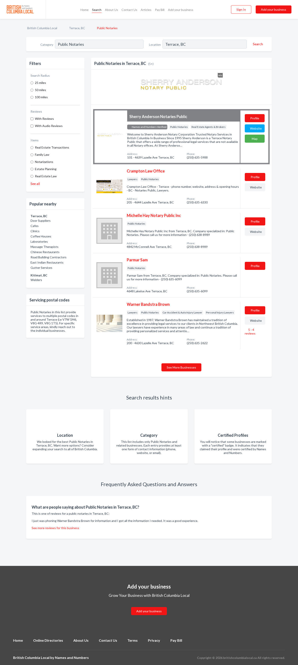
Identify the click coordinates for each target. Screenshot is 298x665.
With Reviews (44, 118)
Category (46, 44)
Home (84, 10)
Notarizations (44, 162)
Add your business (180, 10)
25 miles (40, 83)
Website (256, 128)
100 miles (41, 97)
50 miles (40, 90)
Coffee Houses (41, 236)
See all (35, 183)
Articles (146, 10)
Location (155, 44)
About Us (111, 10)
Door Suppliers (41, 220)
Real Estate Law (46, 176)
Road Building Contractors (49, 257)
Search (96, 10)
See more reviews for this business (55, 528)
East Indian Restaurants (47, 262)
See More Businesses (181, 367)
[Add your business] (149, 606)
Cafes (35, 226)
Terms (132, 640)
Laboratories (39, 241)
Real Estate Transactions (52, 147)
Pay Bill (159, 10)
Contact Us (129, 10)
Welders (36, 280)
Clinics (35, 231)
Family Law (42, 154)
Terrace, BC (77, 28)
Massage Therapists (44, 247)
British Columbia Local (42, 28)
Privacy (154, 640)
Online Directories (48, 640)
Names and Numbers (72, 657)
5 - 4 (250, 331)
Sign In (241, 9)
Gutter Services (41, 267)
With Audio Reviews (49, 126)
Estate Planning (46, 169)
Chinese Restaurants (45, 252)
